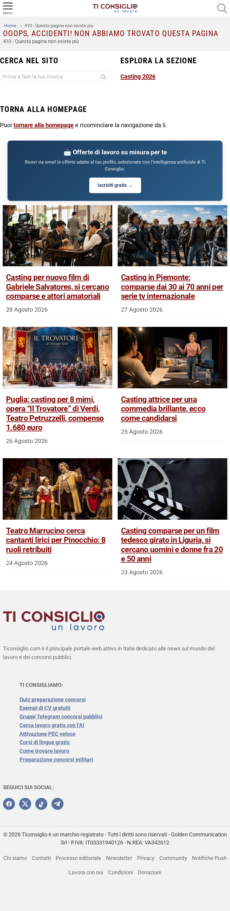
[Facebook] (9, 804)
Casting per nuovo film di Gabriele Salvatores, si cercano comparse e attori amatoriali (57, 286)
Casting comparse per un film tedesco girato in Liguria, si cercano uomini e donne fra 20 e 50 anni (172, 544)
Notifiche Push (209, 858)
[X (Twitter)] (25, 804)
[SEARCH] (222, 8)
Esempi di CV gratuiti (44, 708)
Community (173, 858)
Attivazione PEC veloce (47, 734)
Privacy (146, 858)
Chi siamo (15, 858)
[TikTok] (41, 804)
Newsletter (119, 858)
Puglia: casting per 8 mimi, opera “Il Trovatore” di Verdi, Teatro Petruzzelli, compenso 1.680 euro (55, 413)
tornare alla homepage (43, 125)
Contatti (41, 858)
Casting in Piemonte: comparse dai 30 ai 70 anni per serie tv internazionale (172, 286)
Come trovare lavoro (44, 751)
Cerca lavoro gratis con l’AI (51, 725)
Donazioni (149, 872)
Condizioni (120, 872)
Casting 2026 (137, 76)
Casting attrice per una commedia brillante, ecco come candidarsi (163, 408)
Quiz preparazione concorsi (52, 699)
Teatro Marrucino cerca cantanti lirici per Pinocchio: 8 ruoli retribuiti (55, 540)
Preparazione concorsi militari (56, 759)
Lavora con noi (86, 872)
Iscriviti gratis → (115, 185)
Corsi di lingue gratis (45, 742)
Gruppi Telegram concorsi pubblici (60, 716)
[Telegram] (57, 804)
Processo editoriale (78, 858)
